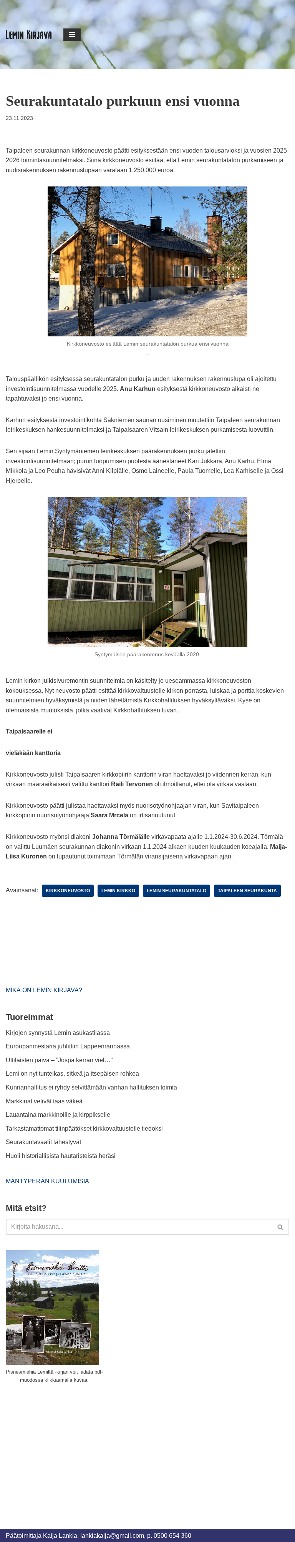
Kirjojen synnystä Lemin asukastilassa (58, 1033)
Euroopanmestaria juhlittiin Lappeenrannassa (68, 1046)
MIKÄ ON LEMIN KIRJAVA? (44, 990)
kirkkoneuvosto (68, 890)
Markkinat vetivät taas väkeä (44, 1101)
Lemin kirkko (118, 890)
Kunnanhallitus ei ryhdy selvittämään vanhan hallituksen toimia (91, 1087)
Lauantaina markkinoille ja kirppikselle (58, 1114)
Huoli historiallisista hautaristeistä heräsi (61, 1156)
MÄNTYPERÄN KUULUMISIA (47, 1181)
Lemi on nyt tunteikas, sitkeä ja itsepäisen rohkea (72, 1073)
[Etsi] (280, 1227)
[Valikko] (72, 34)
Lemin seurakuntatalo (176, 890)
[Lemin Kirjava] (29, 35)
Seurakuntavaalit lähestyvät (43, 1142)
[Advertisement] (63, 1447)
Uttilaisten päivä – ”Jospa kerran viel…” (60, 1060)
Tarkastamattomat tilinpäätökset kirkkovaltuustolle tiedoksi (84, 1128)
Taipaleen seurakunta (247, 890)
